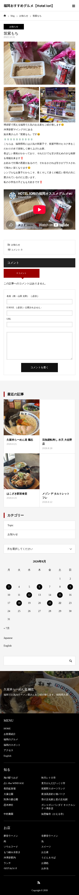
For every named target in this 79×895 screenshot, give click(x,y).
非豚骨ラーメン (49, 835)
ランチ (7, 863)
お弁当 (45, 868)
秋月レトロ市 (48, 777)
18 (19, 603)
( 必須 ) (22, 296)
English (8, 645)
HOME (7, 728)
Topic (10, 525)
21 (50, 603)
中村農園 (8, 814)
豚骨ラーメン (11, 835)
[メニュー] (73, 5)
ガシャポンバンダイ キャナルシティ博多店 (58, 807)
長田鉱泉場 (10, 788)
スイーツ (46, 846)
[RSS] (39, 882)
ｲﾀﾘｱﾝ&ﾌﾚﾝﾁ (10, 868)
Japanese (8, 638)
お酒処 (45, 863)
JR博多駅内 (10, 857)
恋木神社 (8, 805)
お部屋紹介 (10, 734)
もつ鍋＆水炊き (12, 852)
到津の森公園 (11, 799)
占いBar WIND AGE (14, 783)
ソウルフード (11, 846)
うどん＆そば (48, 857)
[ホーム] (5, 16)
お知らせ (13, 26)
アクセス (8, 750)
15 (60, 595)
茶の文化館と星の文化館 (54, 799)
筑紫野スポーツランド (53, 788)
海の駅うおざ (11, 777)
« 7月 (7, 628)
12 (29, 595)
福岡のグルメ (11, 739)
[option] (39, 692)
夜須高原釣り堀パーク (53, 794)
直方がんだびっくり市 (53, 783)
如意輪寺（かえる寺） (53, 814)
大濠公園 (8, 794)
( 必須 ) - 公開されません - (24, 307)
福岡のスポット (12, 745)
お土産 (45, 852)
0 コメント (21, 273)
